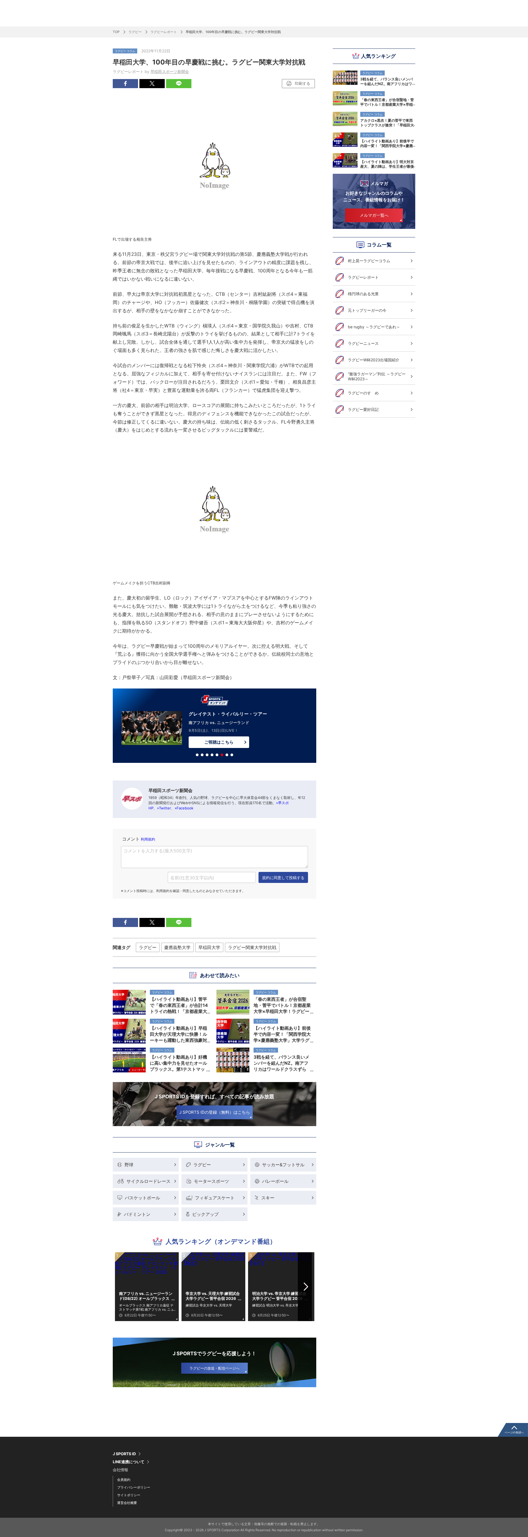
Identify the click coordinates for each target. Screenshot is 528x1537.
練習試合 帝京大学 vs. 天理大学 (209, 1305)
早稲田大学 (209, 947)
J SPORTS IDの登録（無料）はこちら (214, 1112)
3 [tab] (207, 754)
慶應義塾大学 (177, 947)
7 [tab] (227, 754)
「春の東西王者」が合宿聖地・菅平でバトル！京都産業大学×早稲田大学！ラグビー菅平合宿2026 (387, 101)
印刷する (302, 83)
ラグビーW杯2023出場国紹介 (373, 359)
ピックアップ (205, 1214)
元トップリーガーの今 (367, 310)
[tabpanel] (214, 727)
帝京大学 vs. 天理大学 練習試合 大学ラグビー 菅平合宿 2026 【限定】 (213, 1296)
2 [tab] (202, 754)
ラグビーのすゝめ (363, 393)
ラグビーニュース (363, 343)
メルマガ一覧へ (374, 215)
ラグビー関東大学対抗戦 (252, 947)
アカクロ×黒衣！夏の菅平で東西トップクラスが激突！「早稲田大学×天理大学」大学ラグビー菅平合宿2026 (387, 122)
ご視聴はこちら (218, 742)
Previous (123, 1286)
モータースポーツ (211, 1181)
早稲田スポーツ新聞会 (169, 71)
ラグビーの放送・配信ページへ (214, 1368)
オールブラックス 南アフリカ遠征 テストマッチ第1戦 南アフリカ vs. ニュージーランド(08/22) (146, 1307)
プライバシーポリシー (133, 1487)
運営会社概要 (127, 1503)
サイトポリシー (128, 1495)
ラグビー (135, 32)
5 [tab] (217, 754)
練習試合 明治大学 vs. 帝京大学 (275, 1305)
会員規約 (123, 1480)
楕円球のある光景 (363, 293)
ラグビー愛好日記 (363, 409)
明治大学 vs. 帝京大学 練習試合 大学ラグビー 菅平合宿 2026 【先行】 (279, 1296)
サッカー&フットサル (283, 1164)
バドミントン (137, 1214)
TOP (116, 32)
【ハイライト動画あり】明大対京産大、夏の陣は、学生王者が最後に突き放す (387, 163)
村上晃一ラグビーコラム (369, 260)
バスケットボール (142, 1197)
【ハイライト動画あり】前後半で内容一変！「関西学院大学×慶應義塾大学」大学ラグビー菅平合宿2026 (387, 143)
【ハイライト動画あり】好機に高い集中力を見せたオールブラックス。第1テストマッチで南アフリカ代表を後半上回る (178, 1063)
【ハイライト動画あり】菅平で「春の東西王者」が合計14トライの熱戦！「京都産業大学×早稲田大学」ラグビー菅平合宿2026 (179, 1005)
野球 (129, 1164)
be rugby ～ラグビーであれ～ (374, 326)
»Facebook (184, 808)
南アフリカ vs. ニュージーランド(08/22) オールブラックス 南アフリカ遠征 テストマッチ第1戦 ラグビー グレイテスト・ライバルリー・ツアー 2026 (146, 1296)
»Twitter (164, 808)
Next (306, 1286)
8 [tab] (231, 754)
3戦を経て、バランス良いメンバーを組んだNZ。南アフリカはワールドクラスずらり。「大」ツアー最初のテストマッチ (387, 81)
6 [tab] (222, 754)
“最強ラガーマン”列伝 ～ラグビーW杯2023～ (377, 376)
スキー (267, 1197)
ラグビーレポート (163, 32)
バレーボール (275, 1181)
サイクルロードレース (148, 1181)
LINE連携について (128, 1462)
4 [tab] (212, 754)
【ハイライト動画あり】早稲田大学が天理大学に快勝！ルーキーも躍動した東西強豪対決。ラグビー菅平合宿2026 (178, 1034)
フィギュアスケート (215, 1197)
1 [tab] (197, 754)
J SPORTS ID (124, 1454)
